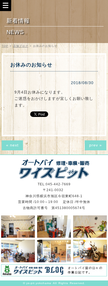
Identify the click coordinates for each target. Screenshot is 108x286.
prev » (95, 145)
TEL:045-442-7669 (54, 184)
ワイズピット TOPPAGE (54, 169)
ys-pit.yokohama (38, 283)
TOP (5, 45)
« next (12, 145)
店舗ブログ (20, 45)
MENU (5, 5)
